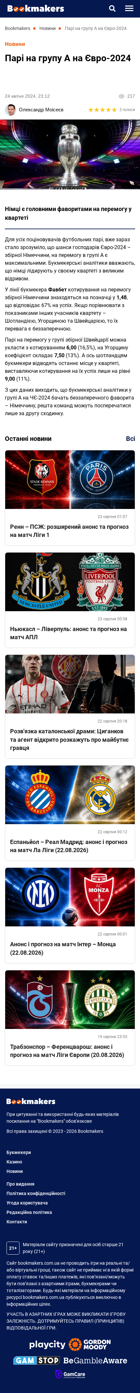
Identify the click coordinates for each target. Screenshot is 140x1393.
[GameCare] (70, 1375)
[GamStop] (36, 1361)
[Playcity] (47, 1345)
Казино (14, 1161)
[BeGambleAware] (95, 1361)
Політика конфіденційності (36, 1193)
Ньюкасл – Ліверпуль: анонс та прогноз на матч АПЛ (68, 633)
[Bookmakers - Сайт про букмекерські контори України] (32, 8)
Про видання (21, 1184)
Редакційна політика (29, 1212)
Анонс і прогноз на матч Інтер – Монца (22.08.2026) (63, 948)
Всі (130, 439)
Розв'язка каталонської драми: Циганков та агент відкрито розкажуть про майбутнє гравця (69, 739)
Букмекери (19, 1152)
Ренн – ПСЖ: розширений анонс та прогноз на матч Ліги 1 (69, 530)
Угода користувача (27, 1202)
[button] (112, 8)
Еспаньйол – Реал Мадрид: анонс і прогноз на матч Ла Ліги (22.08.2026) (68, 845)
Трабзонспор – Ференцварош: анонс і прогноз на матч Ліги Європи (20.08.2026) (67, 1050)
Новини (15, 44)
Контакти (17, 1221)
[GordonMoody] (90, 1345)
